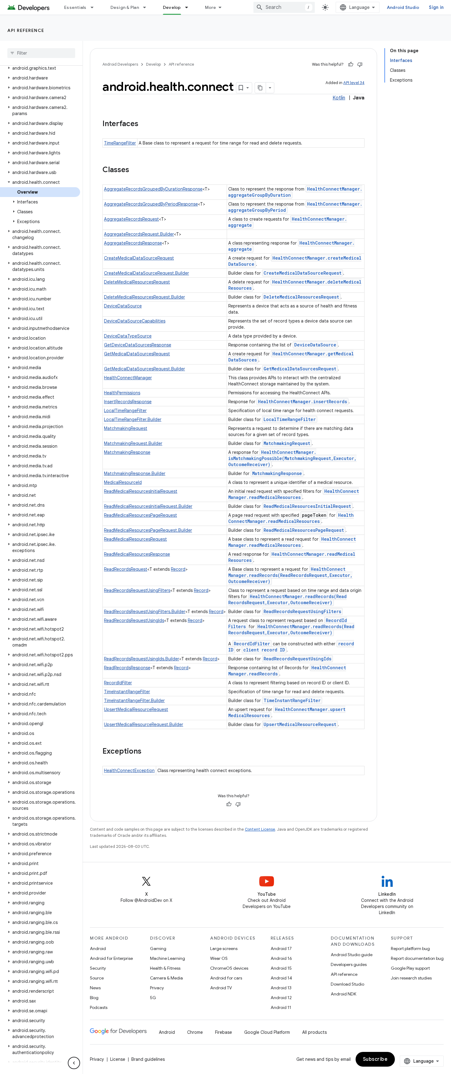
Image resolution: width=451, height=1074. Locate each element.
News (95, 988)
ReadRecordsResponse (127, 667)
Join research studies (411, 978)
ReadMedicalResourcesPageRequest (140, 515)
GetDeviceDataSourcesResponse (137, 345)
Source (97, 978)
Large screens (223, 948)
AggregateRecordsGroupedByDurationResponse (153, 189)
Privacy (157, 988)
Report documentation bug (417, 958)
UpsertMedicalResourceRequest (136, 709)
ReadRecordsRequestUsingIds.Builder (141, 659)
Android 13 (281, 988)
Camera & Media (166, 978)
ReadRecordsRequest (125, 569)
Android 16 (281, 958)
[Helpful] (350, 64)
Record (178, 569)
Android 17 (281, 948)
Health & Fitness (165, 968)
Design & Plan (124, 7)
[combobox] (284, 7)
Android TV (221, 988)
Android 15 (281, 968)
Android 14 (281, 978)
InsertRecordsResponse (128, 401)
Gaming (158, 948)
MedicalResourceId (123, 482)
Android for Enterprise (111, 958)
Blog (94, 997)
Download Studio (347, 984)
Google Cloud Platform (267, 1032)
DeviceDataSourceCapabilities (134, 321)
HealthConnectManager (128, 378)
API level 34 (353, 82)
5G (153, 997)
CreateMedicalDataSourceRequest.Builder (146, 273)
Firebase (223, 1032)
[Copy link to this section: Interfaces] (144, 124)
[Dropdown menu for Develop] (189, 7)
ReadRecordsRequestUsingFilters (137, 590)
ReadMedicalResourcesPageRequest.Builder (148, 530)
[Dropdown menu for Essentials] (95, 7)
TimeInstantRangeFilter (127, 691)
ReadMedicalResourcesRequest (135, 539)
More (210, 7)
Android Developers (120, 64)
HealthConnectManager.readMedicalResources (293, 494)
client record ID (264, 650)
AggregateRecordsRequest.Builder (139, 234)
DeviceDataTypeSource (128, 336)
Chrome (195, 1032)
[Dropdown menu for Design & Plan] (147, 7)
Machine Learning (167, 958)
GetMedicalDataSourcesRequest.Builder (144, 369)
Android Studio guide (351, 954)
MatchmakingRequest (125, 428)
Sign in (436, 7)
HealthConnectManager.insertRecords (302, 401)
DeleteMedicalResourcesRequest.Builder (144, 297)
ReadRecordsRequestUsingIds (134, 620)
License (117, 1059)
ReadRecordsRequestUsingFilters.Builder (144, 611)
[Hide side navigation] (74, 1063)
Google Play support (410, 968)
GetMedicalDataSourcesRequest (137, 354)
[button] (40, 68)
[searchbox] (41, 53)
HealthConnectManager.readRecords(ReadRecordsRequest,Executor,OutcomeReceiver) (290, 575)
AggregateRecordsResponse (133, 243)
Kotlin (339, 98)
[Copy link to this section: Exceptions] (147, 751)
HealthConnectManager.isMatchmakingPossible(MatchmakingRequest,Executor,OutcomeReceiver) (292, 458)
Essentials (75, 7)
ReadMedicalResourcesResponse (137, 554)
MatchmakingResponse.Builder (134, 473)
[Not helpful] (359, 64)
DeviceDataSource (123, 306)
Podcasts (98, 1007)
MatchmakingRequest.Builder (133, 443)
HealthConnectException (129, 770)
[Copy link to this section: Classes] (135, 170)
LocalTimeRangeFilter (125, 410)
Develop (172, 7)
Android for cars (226, 978)
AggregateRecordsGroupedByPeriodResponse (151, 204)
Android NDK (343, 994)
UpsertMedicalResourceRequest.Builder (143, 724)
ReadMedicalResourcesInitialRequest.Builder (148, 506)
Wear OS (219, 958)
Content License (260, 829)
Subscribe (375, 1059)
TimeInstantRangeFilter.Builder (134, 700)
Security (98, 968)
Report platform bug (410, 948)
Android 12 (281, 997)
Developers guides (349, 964)
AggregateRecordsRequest (131, 219)
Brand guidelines (148, 1059)
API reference (25, 30)
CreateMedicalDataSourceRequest (139, 258)
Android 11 (281, 1007)
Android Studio (403, 7)
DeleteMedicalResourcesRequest (137, 282)
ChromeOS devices (229, 968)
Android (98, 948)
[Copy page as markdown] (260, 88)
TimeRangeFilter (120, 143)
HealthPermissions (122, 393)
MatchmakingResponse (127, 452)
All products (314, 1032)
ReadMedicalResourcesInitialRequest (140, 491)
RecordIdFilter (252, 644)
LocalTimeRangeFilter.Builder (132, 419)
